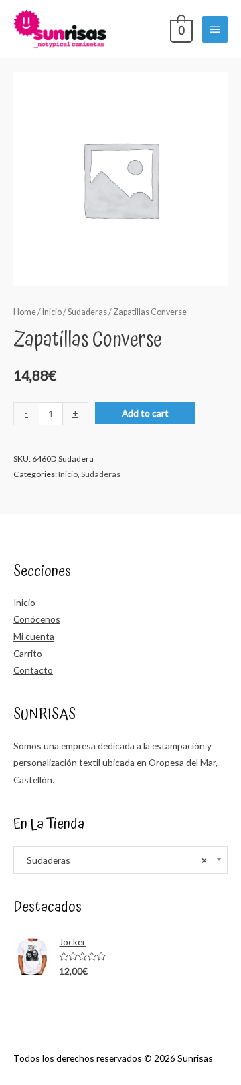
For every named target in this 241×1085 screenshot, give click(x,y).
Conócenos (36, 619)
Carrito (27, 653)
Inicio (52, 312)
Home (24, 312)
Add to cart (145, 413)
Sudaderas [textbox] (114, 860)
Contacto (33, 670)
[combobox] (120, 860)
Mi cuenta (33, 636)
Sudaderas (87, 312)
